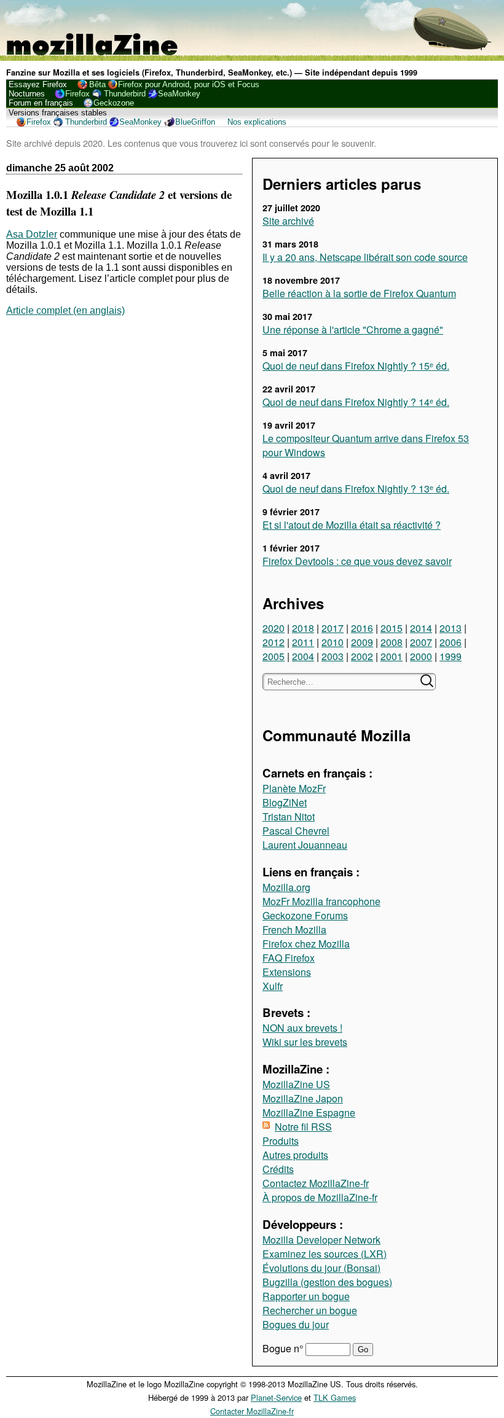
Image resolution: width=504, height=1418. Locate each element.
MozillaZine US (296, 1084)
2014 (421, 628)
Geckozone (113, 102)
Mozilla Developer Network (321, 1240)
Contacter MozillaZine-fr (252, 1411)
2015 (391, 628)
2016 (362, 628)
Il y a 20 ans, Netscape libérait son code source (365, 257)
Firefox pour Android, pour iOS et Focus (188, 84)
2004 (303, 656)
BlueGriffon (195, 122)
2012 (273, 642)
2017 (332, 628)
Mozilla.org (286, 887)
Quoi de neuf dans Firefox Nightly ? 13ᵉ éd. (355, 488)
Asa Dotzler (31, 234)
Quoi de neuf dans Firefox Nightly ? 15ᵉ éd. (355, 366)
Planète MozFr (294, 788)
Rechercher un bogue (309, 1310)
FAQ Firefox (288, 958)
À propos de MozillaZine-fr (319, 1197)
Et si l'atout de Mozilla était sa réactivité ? (351, 525)
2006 (450, 642)
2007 (421, 642)
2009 (362, 642)
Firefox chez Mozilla (306, 944)
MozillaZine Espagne (308, 1112)
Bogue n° (283, 1348)
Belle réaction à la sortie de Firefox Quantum (359, 293)
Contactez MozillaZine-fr (315, 1183)
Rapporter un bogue (306, 1296)
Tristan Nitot (288, 816)
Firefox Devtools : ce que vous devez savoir (357, 561)
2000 (421, 656)
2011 (303, 642)
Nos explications (256, 122)
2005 (273, 656)
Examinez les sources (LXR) (324, 1254)
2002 (362, 656)
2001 (391, 656)
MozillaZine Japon (302, 1098)
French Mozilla (294, 929)
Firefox (77, 93)
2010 (332, 642)
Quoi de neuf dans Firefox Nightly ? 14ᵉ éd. (355, 402)
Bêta (97, 84)
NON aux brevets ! (302, 1028)
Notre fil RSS (303, 1127)
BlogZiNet (284, 802)
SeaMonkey (179, 93)
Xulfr (272, 986)
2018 (303, 628)
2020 (273, 628)
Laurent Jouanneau (304, 845)
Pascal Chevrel (295, 831)
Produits (280, 1141)
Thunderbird (125, 93)
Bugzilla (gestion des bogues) (327, 1282)
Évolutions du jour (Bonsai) (321, 1268)
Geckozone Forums (305, 915)
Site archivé (288, 221)
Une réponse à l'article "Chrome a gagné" (352, 329)
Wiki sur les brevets (304, 1042)
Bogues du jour (295, 1324)
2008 (391, 642)
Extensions (286, 972)
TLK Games (334, 1397)
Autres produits (295, 1155)
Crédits (278, 1169)
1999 (450, 656)
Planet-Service (276, 1397)
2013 (450, 628)
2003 (332, 656)
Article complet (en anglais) (65, 310)
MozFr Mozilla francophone (321, 901)
